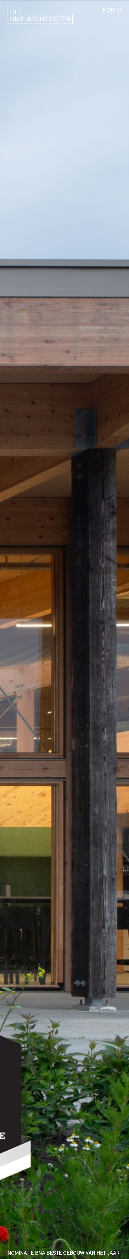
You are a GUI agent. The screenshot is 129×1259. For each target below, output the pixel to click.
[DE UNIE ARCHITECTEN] (41, 15)
